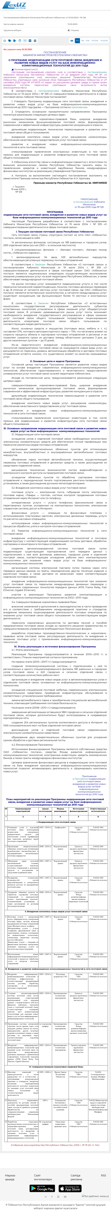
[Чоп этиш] (35, 40)
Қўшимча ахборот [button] (12, 30)
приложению (79, 107)
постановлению (84, 202)
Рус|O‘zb (104, 41)
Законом (40, 264)
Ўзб (82, 41)
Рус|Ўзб (95, 41)
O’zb (87, 41)
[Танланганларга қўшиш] (4, 40)
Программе (81, 779)
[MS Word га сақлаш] (30, 40)
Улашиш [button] (75, 30)
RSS (103, 1175)
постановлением (97, 72)
